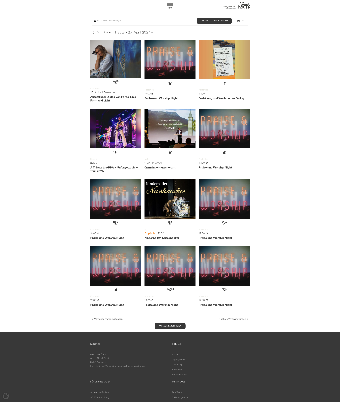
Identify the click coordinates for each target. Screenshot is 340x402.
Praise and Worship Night (161, 98)
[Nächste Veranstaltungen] (98, 32)
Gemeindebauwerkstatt (159, 167)
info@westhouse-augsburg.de (131, 366)
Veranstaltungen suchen (214, 21)
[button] (6, 396)
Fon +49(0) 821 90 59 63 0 (103, 366)
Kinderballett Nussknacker (161, 238)
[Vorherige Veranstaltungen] (93, 32)
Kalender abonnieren (170, 326)
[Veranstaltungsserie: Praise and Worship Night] (152, 94)
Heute (107, 32)
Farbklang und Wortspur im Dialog (221, 98)
